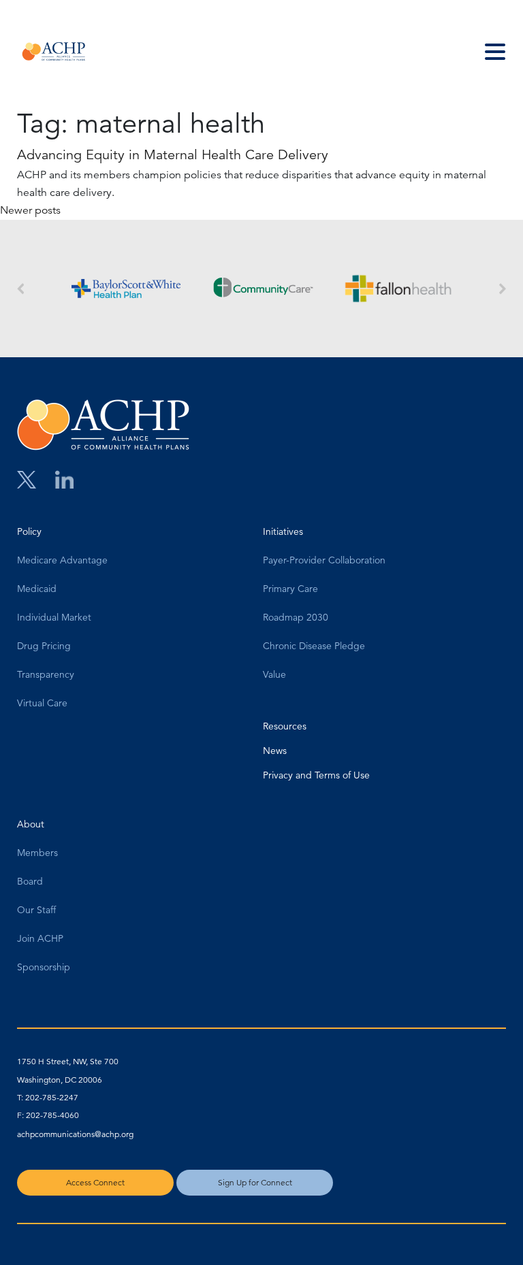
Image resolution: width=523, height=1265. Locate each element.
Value (274, 675)
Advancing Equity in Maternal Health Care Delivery (172, 154)
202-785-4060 (52, 1115)
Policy (29, 532)
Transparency (45, 675)
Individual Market (54, 617)
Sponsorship (43, 967)
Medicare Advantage (62, 560)
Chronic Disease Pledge (314, 646)
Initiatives (283, 532)
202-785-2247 (51, 1097)
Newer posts (30, 210)
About (30, 824)
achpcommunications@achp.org (75, 1134)
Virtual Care (42, 703)
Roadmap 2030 (295, 617)
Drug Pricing (44, 646)
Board (30, 881)
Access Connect (95, 1182)
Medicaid (37, 589)
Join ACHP (40, 939)
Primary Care (290, 589)
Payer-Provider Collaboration (324, 560)
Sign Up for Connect (255, 1182)
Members (37, 853)
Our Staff (36, 910)
